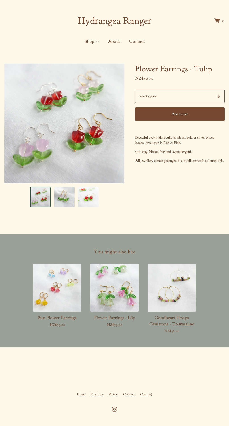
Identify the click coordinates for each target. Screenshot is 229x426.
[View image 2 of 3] (64, 197)
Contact (137, 41)
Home (81, 394)
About (114, 41)
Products (97, 394)
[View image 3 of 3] (88, 197)
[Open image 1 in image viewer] (64, 123)
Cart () (146, 394)
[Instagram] (114, 409)
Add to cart (180, 114)
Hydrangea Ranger (115, 21)
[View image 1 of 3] (40, 197)
